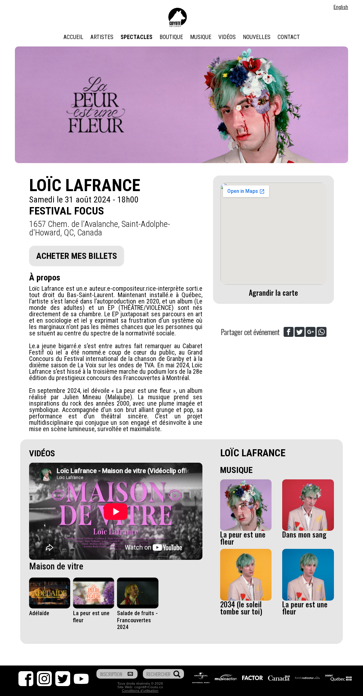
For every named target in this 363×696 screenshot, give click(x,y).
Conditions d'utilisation (140, 690)
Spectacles (136, 37)
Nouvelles (256, 37)
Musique (200, 37)
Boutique (171, 37)
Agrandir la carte (273, 292)
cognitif (140, 687)
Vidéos (227, 37)
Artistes (101, 37)
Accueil (73, 37)
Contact (289, 37)
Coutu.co (155, 687)
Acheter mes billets (76, 256)
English (341, 7)
